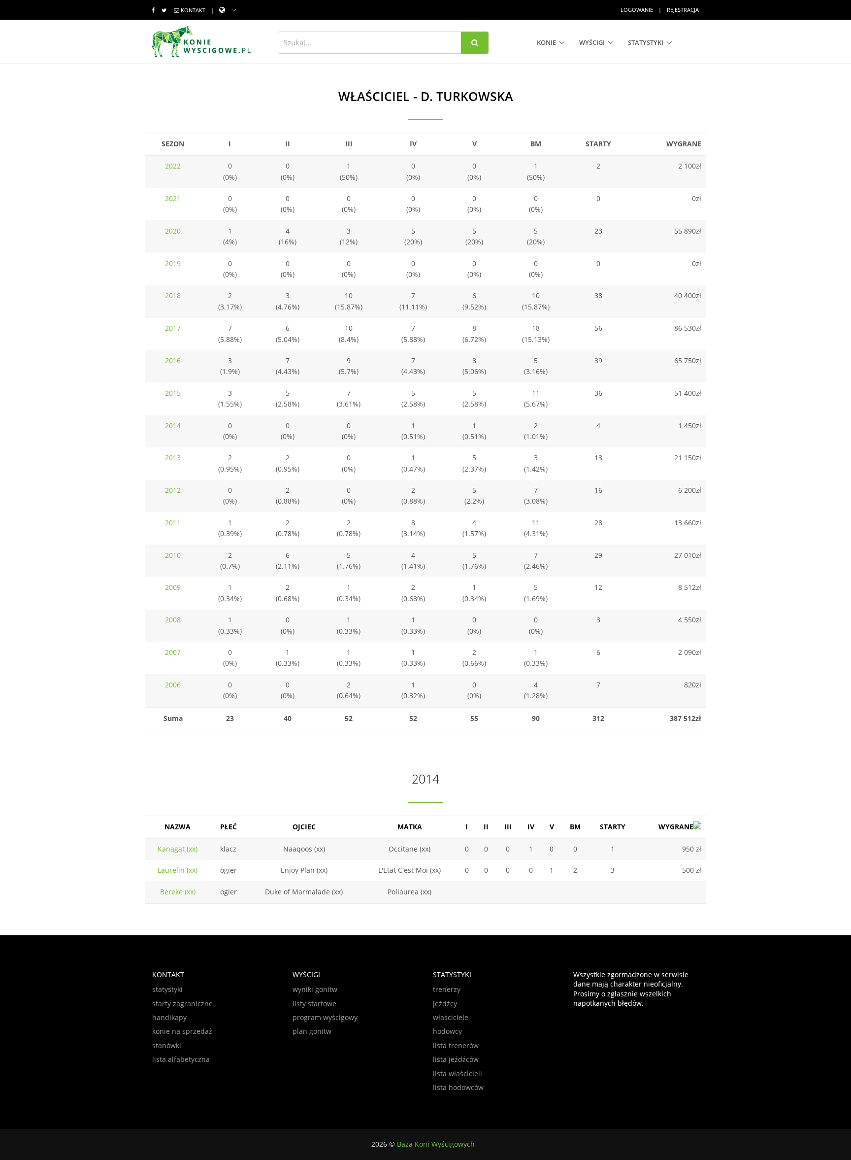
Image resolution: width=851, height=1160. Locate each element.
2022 (173, 166)
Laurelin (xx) (177, 870)
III (508, 826)
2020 (173, 231)
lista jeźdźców (456, 1059)
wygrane (675, 826)
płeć (228, 826)
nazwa (177, 826)
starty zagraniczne (182, 1003)
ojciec (304, 826)
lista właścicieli (457, 1073)
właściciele (450, 1017)
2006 (173, 684)
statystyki (645, 42)
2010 (173, 555)
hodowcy (447, 1031)
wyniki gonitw (315, 989)
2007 (173, 652)
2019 (173, 263)
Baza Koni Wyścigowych (436, 1144)
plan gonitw (312, 1031)
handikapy (169, 1017)
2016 (173, 360)
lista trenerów (456, 1045)
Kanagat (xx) (177, 848)
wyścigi (592, 42)
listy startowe (314, 1003)
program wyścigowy (325, 1017)
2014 (173, 425)
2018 (173, 295)
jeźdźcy (445, 1003)
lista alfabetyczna (181, 1059)
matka (409, 826)
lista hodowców (458, 1087)
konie (546, 42)
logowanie (637, 9)
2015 (173, 393)
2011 (173, 522)
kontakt (193, 10)
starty (612, 826)
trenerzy (446, 989)
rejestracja (683, 9)
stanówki (166, 1045)
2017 (173, 328)
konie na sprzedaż (182, 1031)
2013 (173, 457)
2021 (173, 198)
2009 (173, 587)
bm (575, 826)
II (486, 826)
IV (530, 826)
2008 (173, 619)
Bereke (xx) (178, 891)
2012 (173, 490)
